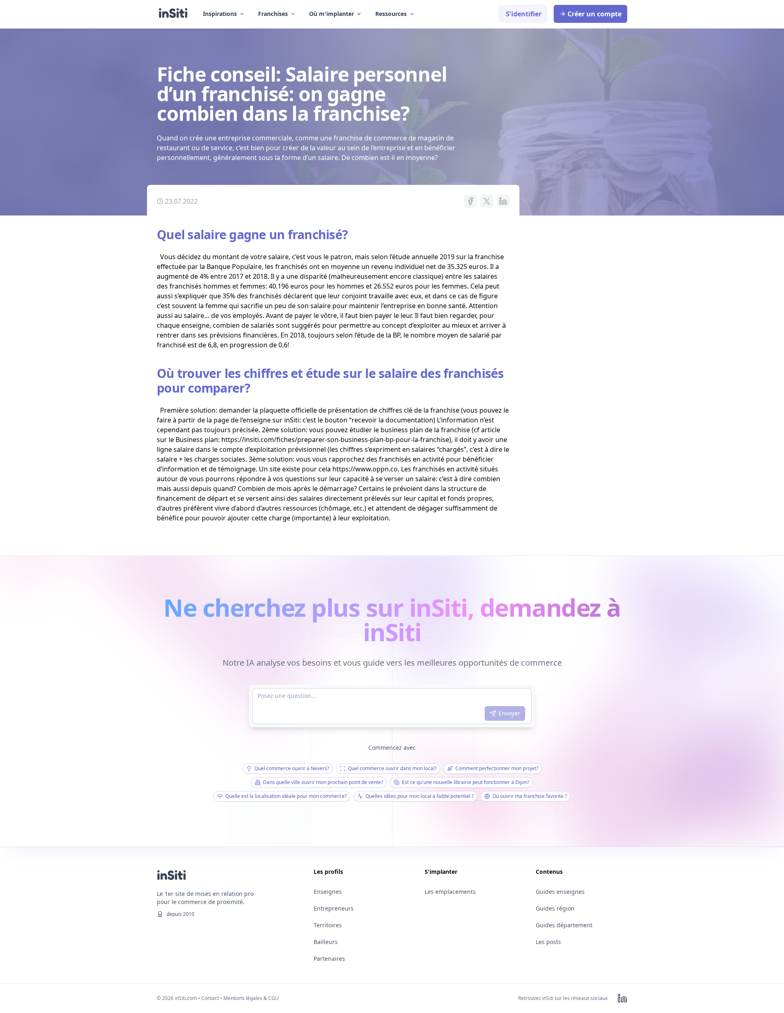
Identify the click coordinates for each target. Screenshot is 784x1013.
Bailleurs (326, 942)
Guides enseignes (560, 891)
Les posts (548, 942)
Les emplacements (450, 891)
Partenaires (329, 958)
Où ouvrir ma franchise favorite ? (529, 796)
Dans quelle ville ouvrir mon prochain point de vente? (323, 782)
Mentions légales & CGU (251, 998)
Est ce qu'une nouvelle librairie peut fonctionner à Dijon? (465, 782)
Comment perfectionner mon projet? (496, 768)
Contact (210, 998)
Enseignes (328, 891)
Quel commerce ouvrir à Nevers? (291, 768)
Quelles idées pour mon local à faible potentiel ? (419, 796)
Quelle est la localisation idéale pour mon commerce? (286, 796)
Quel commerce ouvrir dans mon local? (392, 768)
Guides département (564, 925)
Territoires (328, 925)
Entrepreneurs (334, 908)
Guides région (555, 908)
